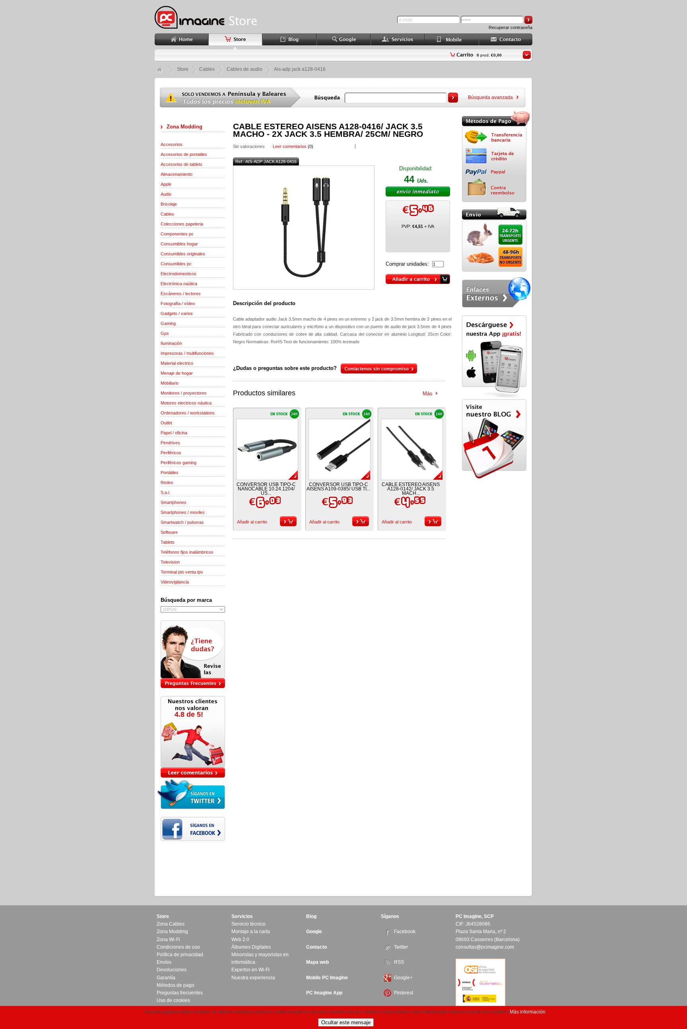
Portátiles (170, 472)
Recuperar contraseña (510, 27)
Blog (311, 916)
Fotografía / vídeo (178, 303)
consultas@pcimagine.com (485, 947)
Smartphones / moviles (183, 512)
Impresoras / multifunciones (187, 353)
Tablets (168, 542)
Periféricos (171, 452)
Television (170, 562)
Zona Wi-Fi (168, 939)
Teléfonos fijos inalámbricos (187, 552)
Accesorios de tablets (181, 164)
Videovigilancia (175, 582)
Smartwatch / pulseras (182, 522)
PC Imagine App (324, 993)
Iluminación (171, 343)
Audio (166, 194)
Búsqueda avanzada (490, 97)
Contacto (316, 947)
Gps (165, 333)
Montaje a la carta (250, 931)
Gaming (168, 323)
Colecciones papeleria (182, 224)
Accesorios (171, 144)
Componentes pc (177, 233)
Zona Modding (184, 127)
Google (314, 931)
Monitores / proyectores (184, 393)
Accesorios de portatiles (184, 154)
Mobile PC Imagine (327, 977)
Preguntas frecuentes (180, 993)
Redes (167, 482)
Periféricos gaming (178, 462)
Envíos (164, 962)
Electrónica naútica (179, 283)
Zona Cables (170, 924)
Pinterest (403, 993)
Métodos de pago (175, 985)
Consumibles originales (183, 253)
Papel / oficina (174, 432)
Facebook (404, 931)
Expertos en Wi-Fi (250, 970)
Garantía (166, 977)
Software (169, 532)
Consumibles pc (176, 263)
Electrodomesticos (178, 273)
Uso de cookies (173, 1000)
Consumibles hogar (179, 243)
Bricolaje (169, 204)
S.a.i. (165, 492)
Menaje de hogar (177, 373)
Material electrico (177, 363)
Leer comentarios (290, 146)
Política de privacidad (180, 954)
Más (428, 394)
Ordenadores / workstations (188, 412)
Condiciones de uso (178, 947)
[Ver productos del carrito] (527, 55)
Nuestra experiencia (253, 977)
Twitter (401, 947)
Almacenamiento (176, 174)
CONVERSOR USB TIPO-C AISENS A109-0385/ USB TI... (338, 487)
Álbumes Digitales (251, 947)
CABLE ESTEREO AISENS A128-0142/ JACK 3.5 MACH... (411, 489)
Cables (167, 214)
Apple (166, 184)
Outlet (166, 422)
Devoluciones (171, 970)
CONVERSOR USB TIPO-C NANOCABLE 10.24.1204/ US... (266, 489)
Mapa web (317, 962)
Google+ (403, 977)
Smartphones (173, 502)
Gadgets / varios (177, 313)
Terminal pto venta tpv (182, 572)
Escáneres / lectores (181, 293)
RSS (399, 962)
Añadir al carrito (252, 521)
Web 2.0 (240, 939)
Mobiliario (170, 383)
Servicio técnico (248, 924)
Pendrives (170, 442)
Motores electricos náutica (186, 403)
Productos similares (264, 393)
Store (182, 69)
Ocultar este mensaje (346, 1022)
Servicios (242, 916)
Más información (527, 1012)
